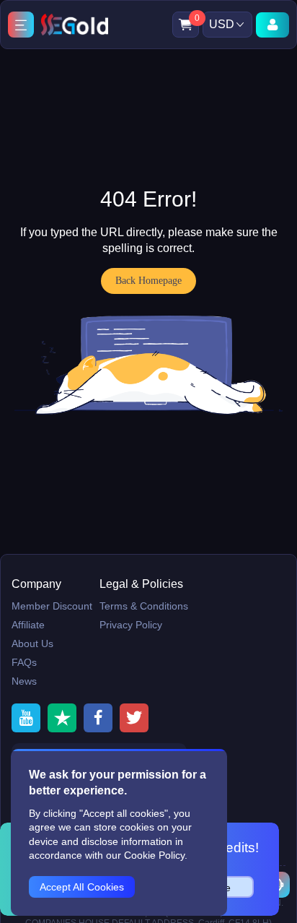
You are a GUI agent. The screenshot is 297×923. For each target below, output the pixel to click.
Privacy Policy (130, 624)
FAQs (24, 662)
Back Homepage (148, 280)
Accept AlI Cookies (82, 887)
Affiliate (28, 624)
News (24, 681)
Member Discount (52, 606)
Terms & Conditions (143, 606)
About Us (32, 643)
